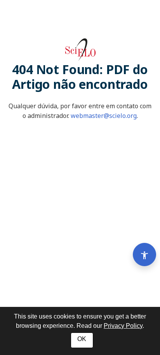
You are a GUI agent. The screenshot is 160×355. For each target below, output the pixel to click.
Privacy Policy (123, 325)
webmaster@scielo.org (104, 115)
